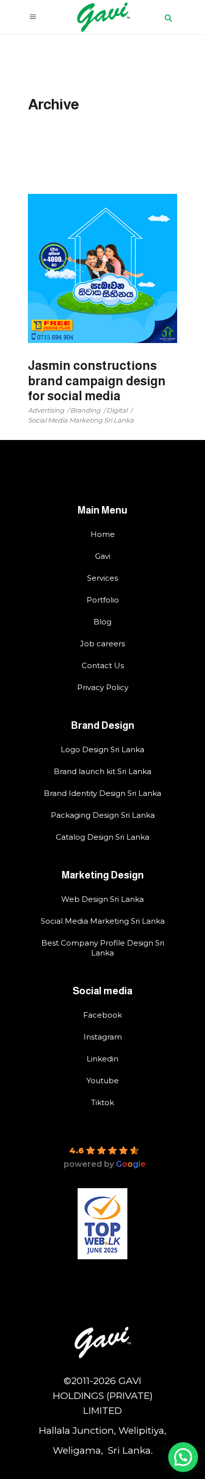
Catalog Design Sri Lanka (102, 837)
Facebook (102, 1015)
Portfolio (103, 600)
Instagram (103, 1037)
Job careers (102, 643)
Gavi (102, 556)
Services (102, 578)
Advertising (46, 410)
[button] (183, 1457)
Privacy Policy (102, 687)
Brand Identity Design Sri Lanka (102, 793)
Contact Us (103, 665)
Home (103, 534)
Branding (85, 410)
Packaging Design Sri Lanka (103, 815)
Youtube (103, 1080)
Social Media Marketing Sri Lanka (81, 420)
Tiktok (102, 1102)
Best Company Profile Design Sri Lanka (102, 947)
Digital (116, 410)
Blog (102, 621)
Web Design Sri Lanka (102, 899)
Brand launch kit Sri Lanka (102, 771)
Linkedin (102, 1058)
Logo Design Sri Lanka (102, 749)
